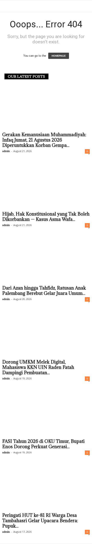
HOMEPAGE (59, 55)
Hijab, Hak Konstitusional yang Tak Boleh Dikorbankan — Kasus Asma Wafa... (46, 216)
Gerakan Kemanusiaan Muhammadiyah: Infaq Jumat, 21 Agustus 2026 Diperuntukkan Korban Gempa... (44, 140)
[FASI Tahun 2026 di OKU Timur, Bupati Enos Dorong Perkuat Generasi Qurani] (46, 413)
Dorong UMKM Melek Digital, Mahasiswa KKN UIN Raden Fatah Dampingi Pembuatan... (38, 367)
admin (6, 151)
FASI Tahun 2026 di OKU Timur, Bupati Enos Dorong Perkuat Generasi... (43, 444)
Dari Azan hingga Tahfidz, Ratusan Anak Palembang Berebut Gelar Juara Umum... (44, 290)
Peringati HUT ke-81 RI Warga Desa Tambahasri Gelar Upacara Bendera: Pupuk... (40, 520)
